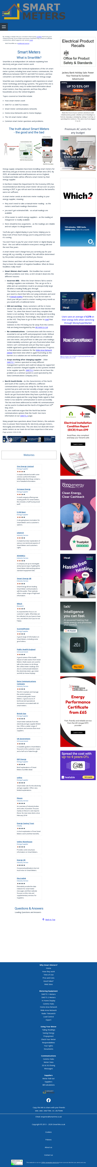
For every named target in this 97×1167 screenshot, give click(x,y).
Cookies (48, 1132)
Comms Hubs (48, 1004)
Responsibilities (48, 1042)
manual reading (16, 296)
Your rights (48, 1046)
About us (48, 1147)
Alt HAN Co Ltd (41, 327)
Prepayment (48, 1036)
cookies (39, 36)
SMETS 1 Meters (48, 994)
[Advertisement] (78, 269)
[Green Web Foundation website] (17, 1162)
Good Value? (48, 981)
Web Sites (48, 984)
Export (48, 1020)
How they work (48, 971)
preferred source (23, 43)
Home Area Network (48, 1007)
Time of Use (49, 974)
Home (48, 968)
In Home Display (48, 1000)
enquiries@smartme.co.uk (51, 1116)
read (47, 319)
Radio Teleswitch (48, 1013)
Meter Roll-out (48, 1078)
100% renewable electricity (50, 1162)
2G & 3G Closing (48, 1065)
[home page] (34, 11)
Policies (48, 1139)
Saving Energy (48, 1033)
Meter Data (48, 1062)
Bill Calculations (48, 1085)
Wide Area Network (48, 1010)
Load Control (48, 1016)
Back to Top (50, 919)
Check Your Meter (48, 1039)
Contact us (48, 1155)
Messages (48, 1068)
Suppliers (48, 1081)
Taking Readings (48, 1030)
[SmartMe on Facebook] (48, 1100)
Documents (48, 1049)
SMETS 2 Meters (48, 997)
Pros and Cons (48, 978)
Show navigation (4, 27)
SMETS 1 (11, 362)
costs (31, 40)
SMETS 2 (29, 370)
